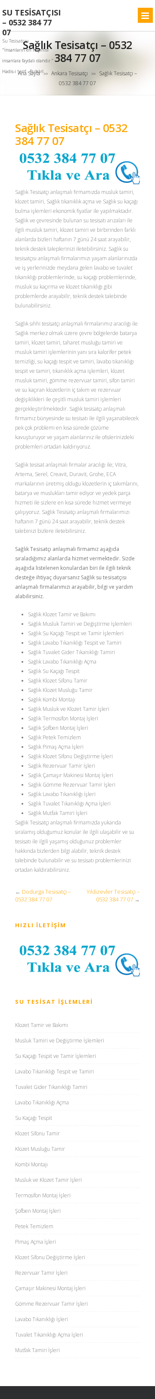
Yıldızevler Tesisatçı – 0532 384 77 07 (113, 895)
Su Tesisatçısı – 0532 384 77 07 (31, 22)
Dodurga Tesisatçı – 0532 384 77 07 (43, 895)
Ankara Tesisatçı (69, 73)
